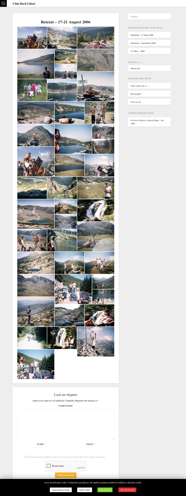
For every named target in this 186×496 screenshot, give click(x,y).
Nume (41, 444)
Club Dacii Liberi (24, 3)
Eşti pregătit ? (136, 93)
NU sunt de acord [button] (127, 489)
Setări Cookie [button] (84, 489)
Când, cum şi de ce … (140, 85)
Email (90, 444)
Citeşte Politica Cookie (61, 489)
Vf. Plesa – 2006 (138, 51)
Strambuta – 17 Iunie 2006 (142, 35)
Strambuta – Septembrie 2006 (143, 43)
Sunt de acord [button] (105, 489)
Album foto (135, 68)
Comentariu (65, 405)
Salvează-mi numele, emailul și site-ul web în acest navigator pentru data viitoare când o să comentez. (66, 457)
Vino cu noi (136, 101)
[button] (3, 3)
